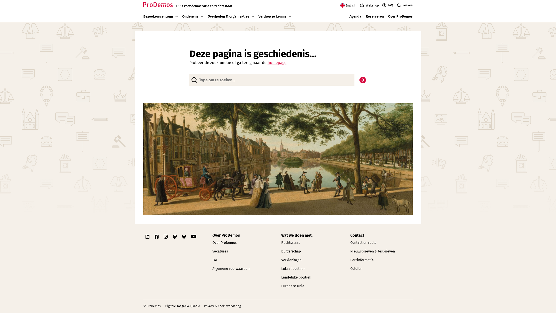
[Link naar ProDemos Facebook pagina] (157, 237)
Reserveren (375, 16)
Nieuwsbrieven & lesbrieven (372, 251)
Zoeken (408, 5)
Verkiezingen (291, 260)
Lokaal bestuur (293, 269)
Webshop (372, 5)
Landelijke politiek (296, 277)
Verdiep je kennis (272, 16)
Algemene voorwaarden (231, 269)
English (351, 5)
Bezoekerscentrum (158, 16)
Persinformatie (362, 260)
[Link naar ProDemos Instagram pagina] (166, 237)
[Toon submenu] (176, 16)
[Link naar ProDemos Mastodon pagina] (175, 237)
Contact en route (363, 243)
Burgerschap (291, 251)
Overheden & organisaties (228, 16)
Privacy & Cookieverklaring (222, 306)
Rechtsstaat (290, 243)
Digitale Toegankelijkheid (182, 306)
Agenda (355, 16)
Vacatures (220, 251)
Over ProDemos (400, 16)
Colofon (356, 269)
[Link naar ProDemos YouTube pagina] (194, 237)
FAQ (390, 5)
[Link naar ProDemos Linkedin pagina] (147, 237)
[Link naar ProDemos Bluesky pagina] (184, 237)
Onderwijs (190, 16)
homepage (277, 62)
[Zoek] (363, 80)
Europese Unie (292, 286)
